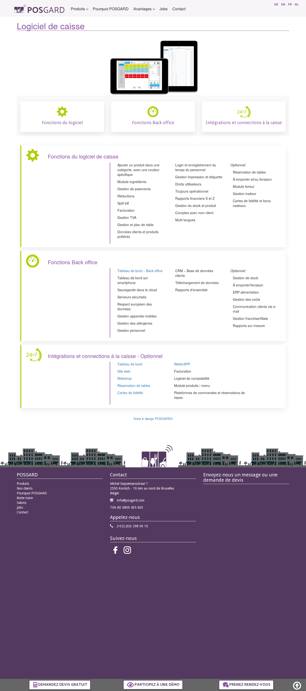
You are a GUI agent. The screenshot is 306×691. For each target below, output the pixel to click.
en (283, 4)
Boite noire (25, 498)
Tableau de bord (129, 364)
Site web (123, 371)
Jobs (163, 8)
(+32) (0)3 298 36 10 (132, 526)
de (276, 4)
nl (297, 4)
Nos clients (25, 488)
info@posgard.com (130, 500)
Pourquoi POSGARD (111, 8)
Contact (179, 8)
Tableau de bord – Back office (140, 270)
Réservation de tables (133, 385)
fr (290, 4)
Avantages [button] (143, 8)
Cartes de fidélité (130, 392)
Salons (21, 503)
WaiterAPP (182, 364)
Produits (23, 483)
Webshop (124, 378)
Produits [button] (78, 8)
